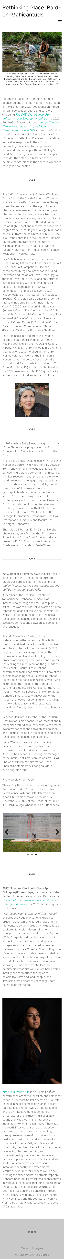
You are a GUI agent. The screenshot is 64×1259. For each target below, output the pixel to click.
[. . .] (32, 1232)
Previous (8, 832)
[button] (60, 20)
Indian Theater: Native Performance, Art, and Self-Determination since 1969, (31, 126)
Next (56, 832)
